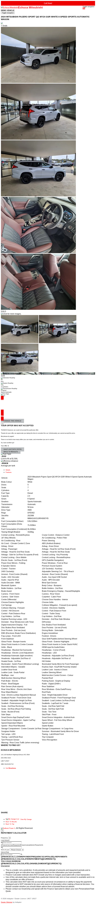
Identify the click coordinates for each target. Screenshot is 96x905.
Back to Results (11, 452)
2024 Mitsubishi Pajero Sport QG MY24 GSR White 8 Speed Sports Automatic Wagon (45, 18)
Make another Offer (12, 449)
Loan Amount (5, 840)
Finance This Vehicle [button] (12, 421)
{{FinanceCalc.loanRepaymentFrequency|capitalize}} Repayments (22, 845)
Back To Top (10, 824)
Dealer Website (6, 902)
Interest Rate (5, 852)
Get (11, 768)
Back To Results (11, 822)
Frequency (4, 838)
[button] (48, 866)
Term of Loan (5, 850)
